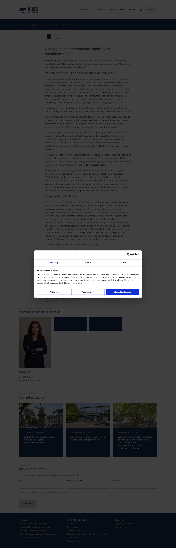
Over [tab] (124, 263)
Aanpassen (86, 292)
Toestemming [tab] (52, 263)
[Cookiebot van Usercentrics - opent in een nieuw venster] (128, 255)
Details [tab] (88, 263)
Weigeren (54, 292)
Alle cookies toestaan (122, 292)
